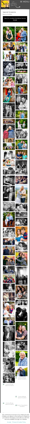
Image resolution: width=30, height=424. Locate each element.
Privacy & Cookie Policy (19, 422)
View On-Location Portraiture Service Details (15, 19)
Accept (9, 422)
